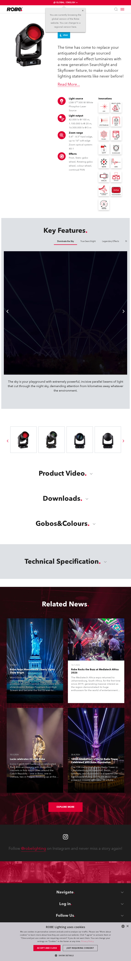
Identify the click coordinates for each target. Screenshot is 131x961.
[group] (7, 441)
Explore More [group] (65, 807)
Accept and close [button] (47, 948)
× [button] (127, 926)
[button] (65, 955)
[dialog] (65, 941)
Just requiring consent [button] (80, 948)
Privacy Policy (87, 941)
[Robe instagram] (65, 836)
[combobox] (123, 926)
